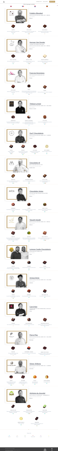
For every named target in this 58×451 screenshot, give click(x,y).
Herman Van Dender (37, 42)
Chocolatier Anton (36, 191)
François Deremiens (37, 73)
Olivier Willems (35, 364)
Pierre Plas (34, 335)
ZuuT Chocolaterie (36, 133)
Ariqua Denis (34, 278)
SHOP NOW (52, 1)
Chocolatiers (45, 1)
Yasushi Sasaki (35, 220)
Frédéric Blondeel (36, 13)
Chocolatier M (35, 163)
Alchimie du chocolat (37, 393)
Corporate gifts (39, 1)
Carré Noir (33, 307)
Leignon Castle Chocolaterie (40, 249)
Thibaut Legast (35, 104)
